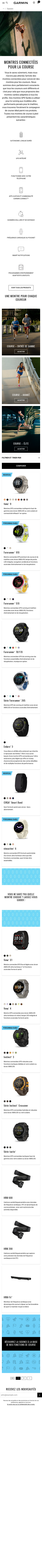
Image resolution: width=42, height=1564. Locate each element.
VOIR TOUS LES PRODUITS (21, 288)
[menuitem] (7, 3)
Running (10, 8)
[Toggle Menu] (1, 2)
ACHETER (21, 352)
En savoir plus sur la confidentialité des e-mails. (21, 1404)
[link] (21, 33)
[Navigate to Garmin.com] (21, 3)
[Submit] (39, 1395)
